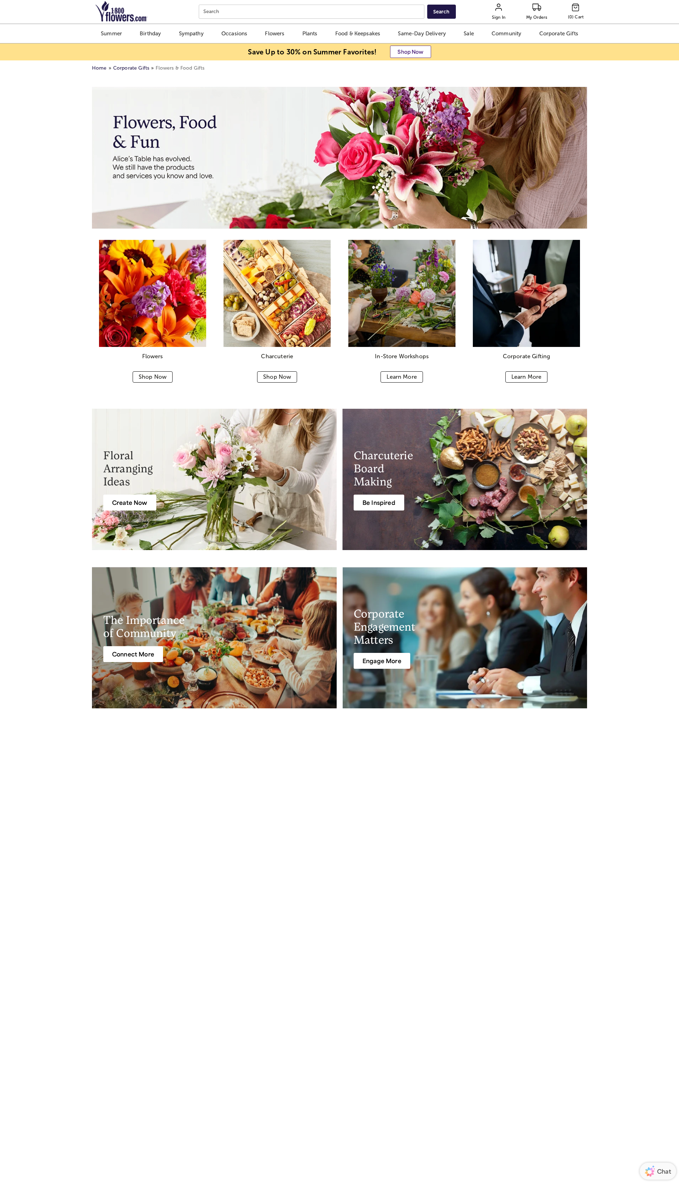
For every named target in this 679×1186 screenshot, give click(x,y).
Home (99, 68)
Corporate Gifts (131, 68)
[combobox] (312, 11)
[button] (111, 33)
